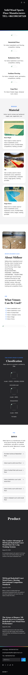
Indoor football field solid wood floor (13, 471)
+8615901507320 (13, 649)
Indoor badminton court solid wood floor (12, 480)
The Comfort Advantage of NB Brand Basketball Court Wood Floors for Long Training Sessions (13, 544)
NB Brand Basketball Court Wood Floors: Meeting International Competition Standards (13, 581)
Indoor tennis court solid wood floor (13, 489)
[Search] (23, 659)
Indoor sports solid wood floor (13, 463)
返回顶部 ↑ (5, 671)
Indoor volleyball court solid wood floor (14, 499)
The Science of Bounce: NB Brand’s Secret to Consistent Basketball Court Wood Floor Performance (13, 620)
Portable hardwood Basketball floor (12, 454)
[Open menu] (21, 2)
